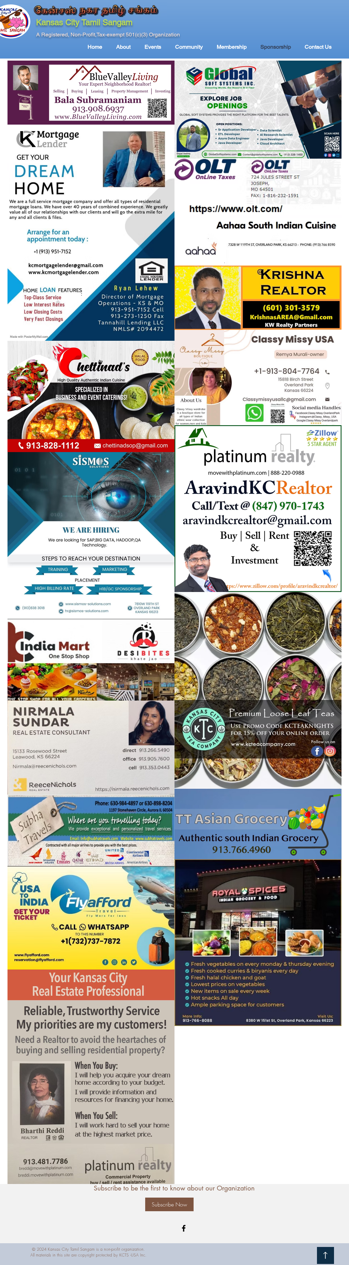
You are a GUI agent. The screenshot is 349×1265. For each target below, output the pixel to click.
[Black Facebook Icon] (183, 1228)
